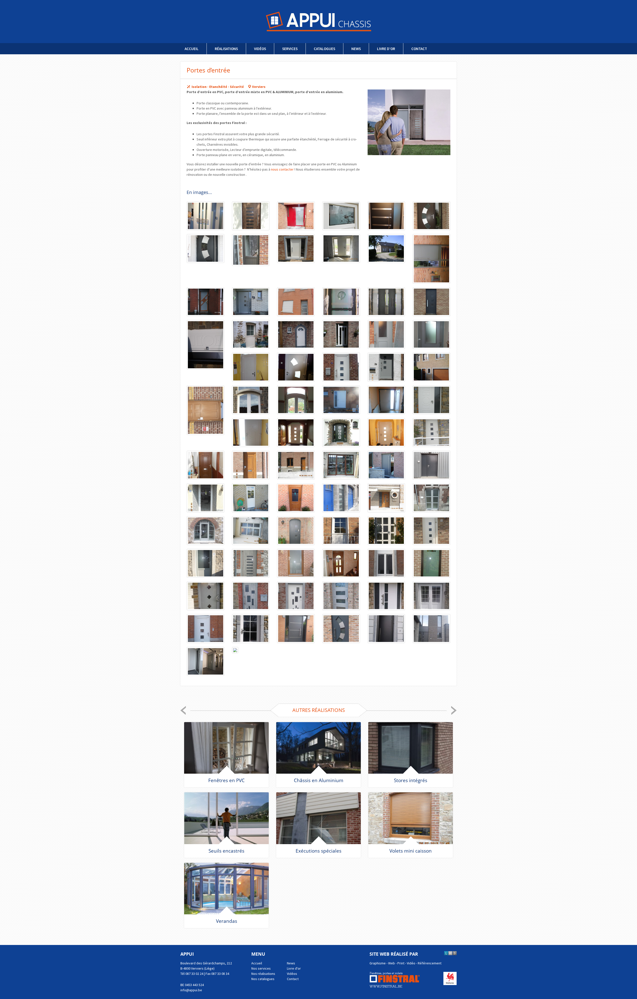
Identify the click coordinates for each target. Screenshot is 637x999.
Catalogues (324, 48)
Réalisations (226, 48)
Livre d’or (386, 48)
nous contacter (282, 169)
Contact (419, 48)
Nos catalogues (262, 979)
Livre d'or (294, 968)
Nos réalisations (263, 973)
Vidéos (260, 48)
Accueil (192, 48)
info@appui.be (191, 990)
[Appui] (318, 21)
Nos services (261, 968)
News (356, 48)
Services (290, 48)
